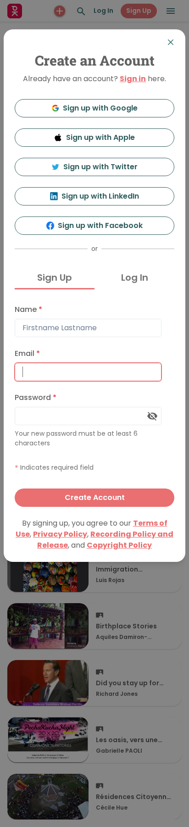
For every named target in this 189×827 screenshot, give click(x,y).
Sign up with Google (100, 108)
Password (35, 397)
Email (27, 353)
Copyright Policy (119, 545)
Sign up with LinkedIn (100, 196)
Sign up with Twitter (100, 166)
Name (28, 309)
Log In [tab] (134, 277)
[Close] (170, 42)
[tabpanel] (94, 403)
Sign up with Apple (100, 137)
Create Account (95, 497)
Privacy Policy (60, 534)
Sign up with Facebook (100, 225)
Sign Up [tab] (54, 277)
